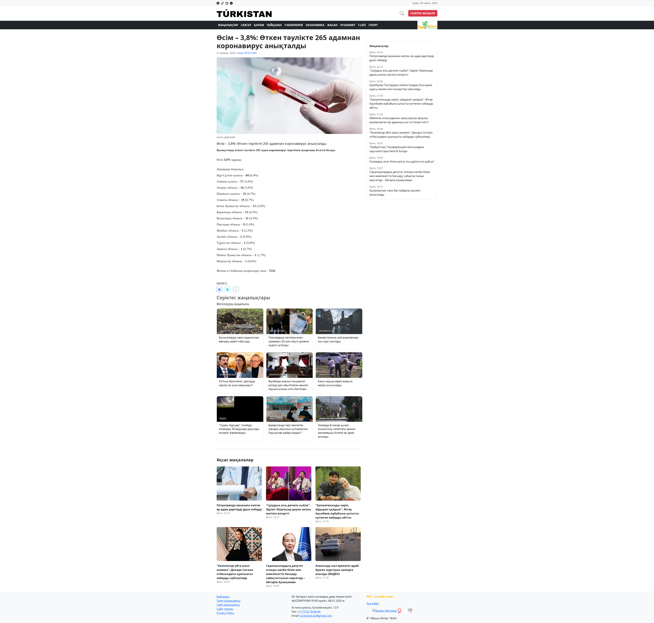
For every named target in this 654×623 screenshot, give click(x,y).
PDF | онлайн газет (380, 596)
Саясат (246, 25)
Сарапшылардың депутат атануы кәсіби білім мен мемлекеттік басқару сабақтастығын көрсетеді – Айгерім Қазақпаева (399, 176)
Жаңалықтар (228, 25)
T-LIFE (362, 25)
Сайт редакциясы (228, 605)
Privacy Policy (225, 613)
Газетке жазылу (422, 13)
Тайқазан (274, 25)
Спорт (373, 25)
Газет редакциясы (228, 601)
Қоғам (259, 25)
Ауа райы (373, 603)
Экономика (315, 25)
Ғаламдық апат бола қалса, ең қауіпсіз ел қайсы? (401, 161)
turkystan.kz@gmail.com (316, 616)
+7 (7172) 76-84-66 (309, 611)
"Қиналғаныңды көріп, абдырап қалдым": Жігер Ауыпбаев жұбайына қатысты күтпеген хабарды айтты (401, 104)
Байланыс (223, 596)
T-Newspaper (293, 25)
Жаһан (332, 25)
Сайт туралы (225, 609)
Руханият (347, 25)
